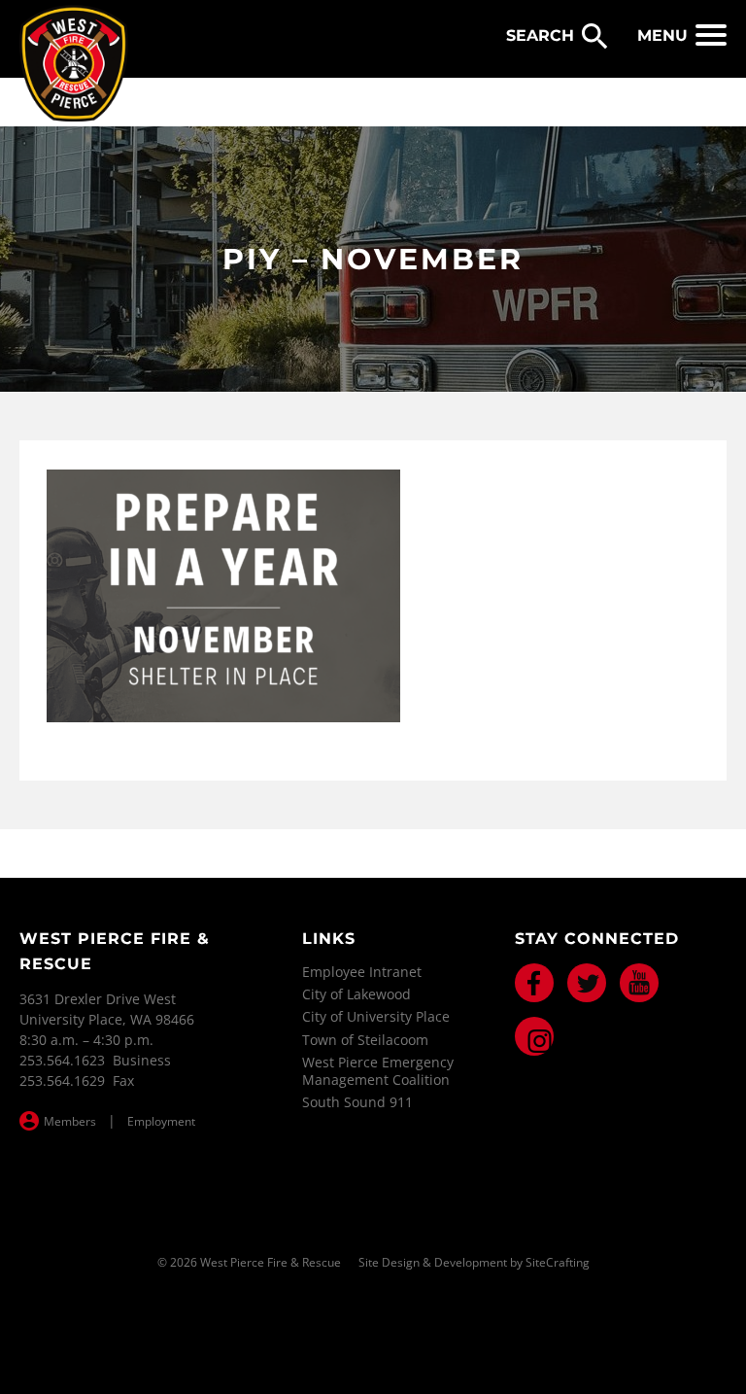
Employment (161, 1121)
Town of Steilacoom (365, 1039)
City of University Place (376, 1016)
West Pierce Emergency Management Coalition (378, 1071)
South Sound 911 (357, 1102)
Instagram (534, 1036)
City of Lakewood (356, 994)
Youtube (639, 982)
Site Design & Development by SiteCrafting (474, 1263)
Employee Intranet (362, 971)
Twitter (586, 982)
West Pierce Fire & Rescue (73, 64)
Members (70, 1121)
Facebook (534, 982)
